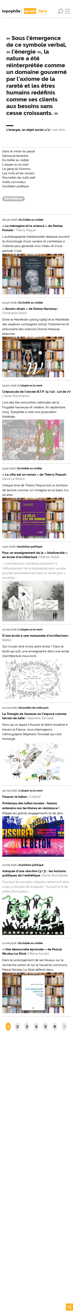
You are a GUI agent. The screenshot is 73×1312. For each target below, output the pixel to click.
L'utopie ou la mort (15, 164)
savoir (30, 11)
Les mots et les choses (18, 173)
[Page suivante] (64, 1026)
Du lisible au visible (15, 160)
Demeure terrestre (15, 156)
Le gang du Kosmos (16, 169)
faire (43, 11)
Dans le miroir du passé (18, 151)
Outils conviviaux (14, 182)
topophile (11, 11)
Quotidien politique (15, 186)
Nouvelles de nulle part (18, 177)
